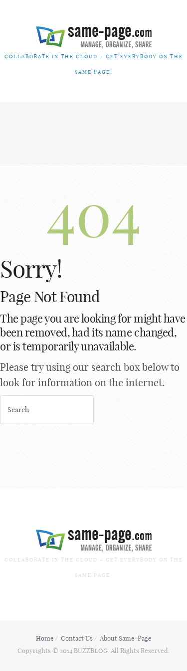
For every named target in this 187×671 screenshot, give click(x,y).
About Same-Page (126, 638)
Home (45, 638)
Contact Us (77, 638)
